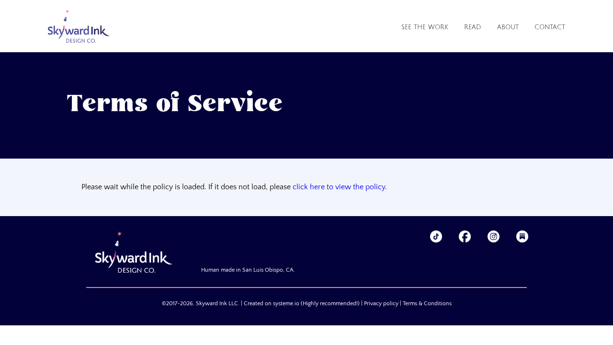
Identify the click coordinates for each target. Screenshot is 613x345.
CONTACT (549, 27)
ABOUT (508, 27)
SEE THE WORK (424, 27)
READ (472, 27)
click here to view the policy (339, 187)
